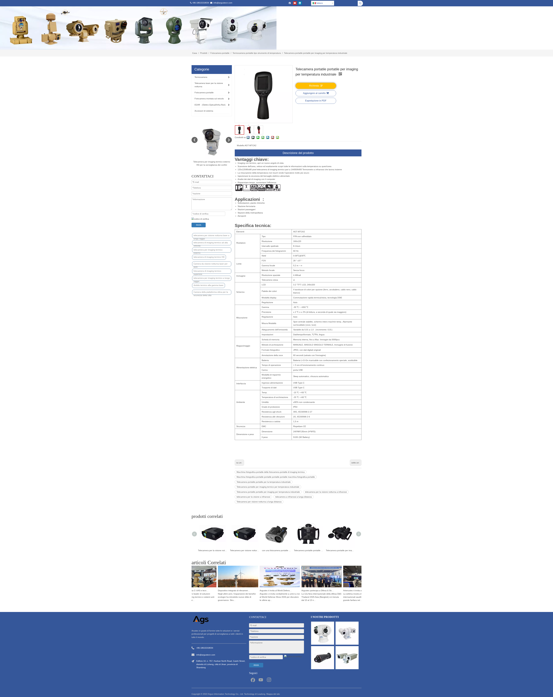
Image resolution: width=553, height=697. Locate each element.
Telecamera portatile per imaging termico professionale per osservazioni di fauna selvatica (308, 550)
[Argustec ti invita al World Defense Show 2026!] (266, 587)
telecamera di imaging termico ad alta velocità (211, 243)
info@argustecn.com (222, 3)
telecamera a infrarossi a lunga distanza (293, 497)
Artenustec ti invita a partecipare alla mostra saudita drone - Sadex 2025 (345, 590)
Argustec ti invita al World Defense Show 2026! (262, 590)
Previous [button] (195, 140)
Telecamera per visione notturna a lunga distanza (259, 502)
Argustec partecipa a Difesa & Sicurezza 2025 (304, 590)
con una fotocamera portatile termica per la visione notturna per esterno (244, 550)
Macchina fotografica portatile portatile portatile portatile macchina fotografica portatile (276, 477)
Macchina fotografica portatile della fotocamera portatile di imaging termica (271, 472)
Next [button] (229, 140)
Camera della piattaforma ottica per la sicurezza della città (211, 293)
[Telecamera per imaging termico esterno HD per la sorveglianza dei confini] (211, 139)
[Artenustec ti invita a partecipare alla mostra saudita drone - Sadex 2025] (349, 587)
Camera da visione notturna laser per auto (211, 264)
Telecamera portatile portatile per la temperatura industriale (264, 482)
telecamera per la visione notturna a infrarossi (326, 492)
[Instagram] (269, 679)
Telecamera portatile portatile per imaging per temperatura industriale (268, 492)
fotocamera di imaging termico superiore (207, 272)
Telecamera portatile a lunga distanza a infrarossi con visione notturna (340, 550)
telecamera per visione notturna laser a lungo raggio (211, 236)
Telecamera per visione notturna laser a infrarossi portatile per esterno (212, 550)
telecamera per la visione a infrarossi (253, 497)
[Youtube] (295, 3)
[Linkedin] (300, 3)
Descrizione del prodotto (298, 153)
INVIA (198, 225)
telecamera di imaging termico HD (209, 257)
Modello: (241, 145)
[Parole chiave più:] (360, 3)
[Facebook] (290, 3)
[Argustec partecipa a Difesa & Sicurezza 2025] (308, 587)
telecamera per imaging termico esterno (208, 251)
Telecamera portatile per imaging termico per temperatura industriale (268, 487)
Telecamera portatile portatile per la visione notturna (276, 550)
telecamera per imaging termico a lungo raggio (212, 279)
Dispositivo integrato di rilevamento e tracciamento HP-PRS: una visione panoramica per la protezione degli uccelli (220, 590)
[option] (211, 143)
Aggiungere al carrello (314, 93)
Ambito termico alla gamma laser (209, 285)
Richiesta (314, 85)
